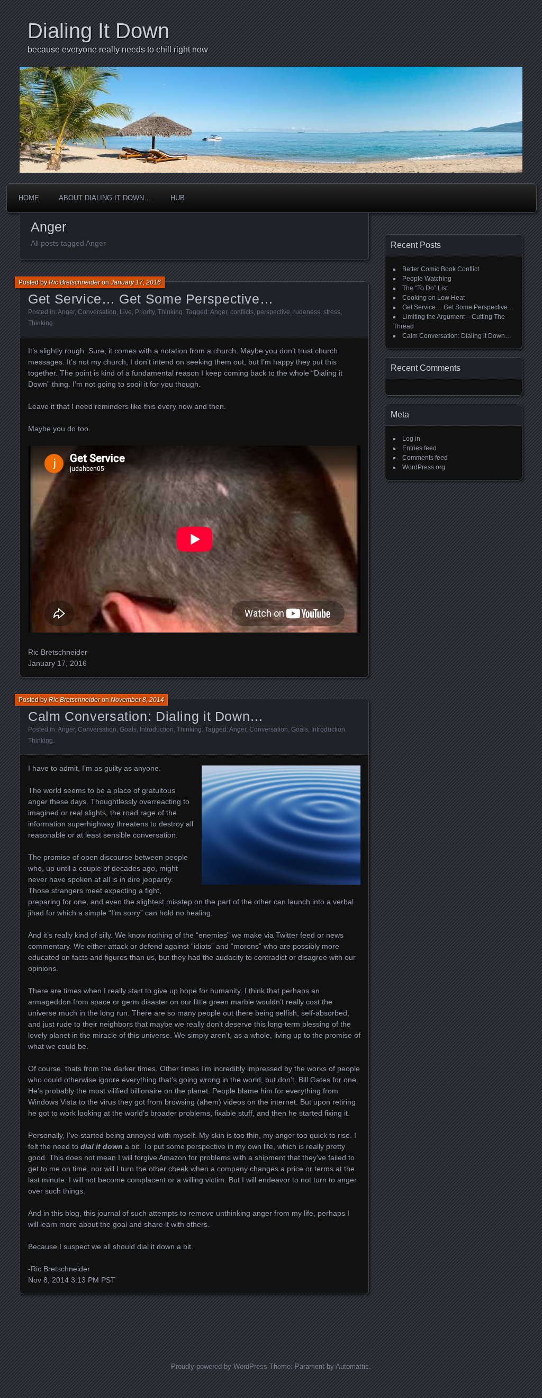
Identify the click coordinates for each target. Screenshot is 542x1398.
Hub (177, 198)
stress (331, 312)
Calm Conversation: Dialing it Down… (146, 716)
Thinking (170, 312)
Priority (145, 312)
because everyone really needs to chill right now (118, 49)
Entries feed (419, 448)
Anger (66, 312)
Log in (411, 438)
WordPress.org (423, 467)
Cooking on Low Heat (433, 297)
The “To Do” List (425, 288)
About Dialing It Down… (105, 198)
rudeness (306, 312)
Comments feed (425, 457)
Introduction (157, 729)
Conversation (97, 312)
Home (29, 198)
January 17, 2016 (136, 282)
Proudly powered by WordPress (219, 1366)
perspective (273, 312)
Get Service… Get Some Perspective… (150, 298)
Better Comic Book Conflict (440, 269)
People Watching (426, 278)
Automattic (352, 1366)
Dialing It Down (98, 30)
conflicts (242, 312)
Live (126, 312)
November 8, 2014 (137, 700)
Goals (128, 729)
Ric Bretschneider (74, 282)
